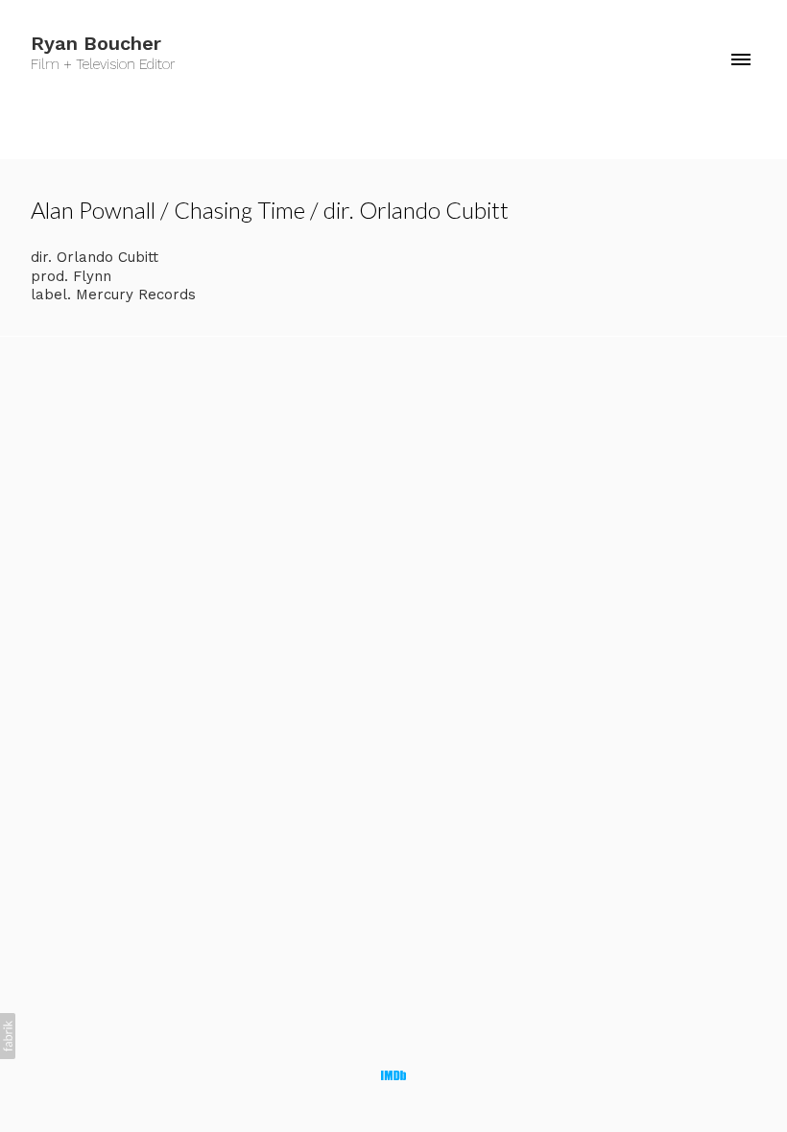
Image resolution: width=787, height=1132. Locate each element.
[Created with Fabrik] (7, 1036)
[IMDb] (393, 1075)
